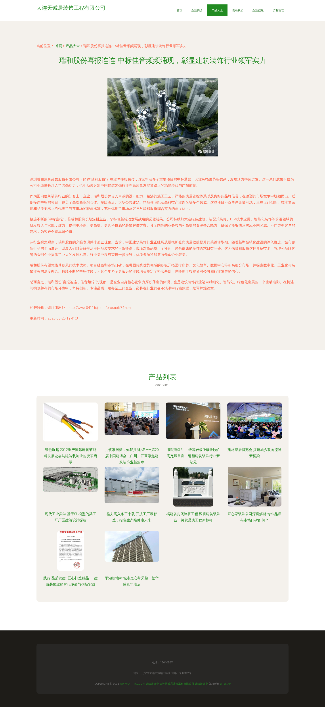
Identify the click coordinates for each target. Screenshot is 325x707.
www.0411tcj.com (132, 683)
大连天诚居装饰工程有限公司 (177, 683)
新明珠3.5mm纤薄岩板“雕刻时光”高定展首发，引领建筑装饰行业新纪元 (193, 456)
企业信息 (258, 10)
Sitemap (225, 683)
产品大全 (217, 10)
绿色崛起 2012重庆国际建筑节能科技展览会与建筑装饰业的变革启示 (70, 456)
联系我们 (237, 10)
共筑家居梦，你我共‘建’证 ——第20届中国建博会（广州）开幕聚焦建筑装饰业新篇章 (132, 456)
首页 (179, 10)
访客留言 (278, 10)
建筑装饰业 (152, 683)
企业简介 (197, 10)
